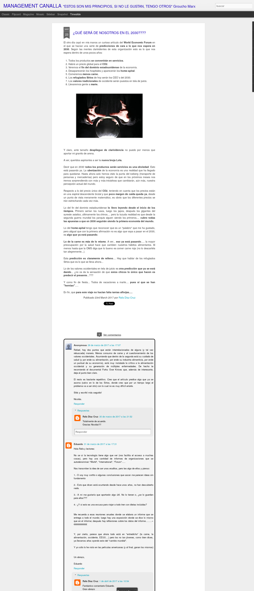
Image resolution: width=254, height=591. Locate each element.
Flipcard (16, 14)
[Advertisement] (174, 81)
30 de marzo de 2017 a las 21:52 (115, 416)
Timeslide (75, 14)
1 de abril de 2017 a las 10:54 (114, 580)
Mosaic (40, 14)
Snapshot (62, 14)
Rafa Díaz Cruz (127, 297)
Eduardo (78, 443)
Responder (78, 403)
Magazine (28, 14)
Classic (6, 14)
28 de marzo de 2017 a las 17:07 (103, 344)
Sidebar (50, 14)
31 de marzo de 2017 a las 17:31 (100, 443)
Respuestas (83, 410)
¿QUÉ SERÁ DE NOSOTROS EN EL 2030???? (109, 32)
